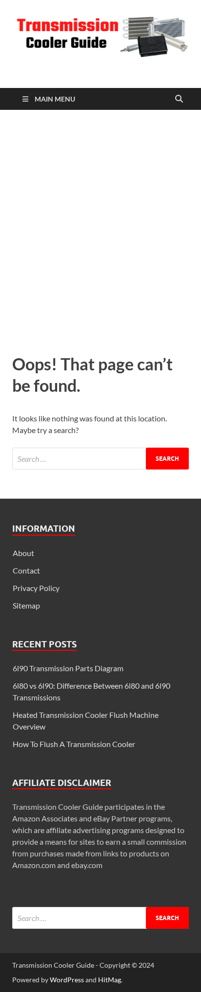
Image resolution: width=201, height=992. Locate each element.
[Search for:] (100, 459)
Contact (26, 570)
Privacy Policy (36, 587)
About (23, 552)
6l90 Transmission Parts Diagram (68, 668)
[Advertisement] (100, 229)
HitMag (109, 979)
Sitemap (26, 605)
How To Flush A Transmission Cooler (74, 743)
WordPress (67, 979)
